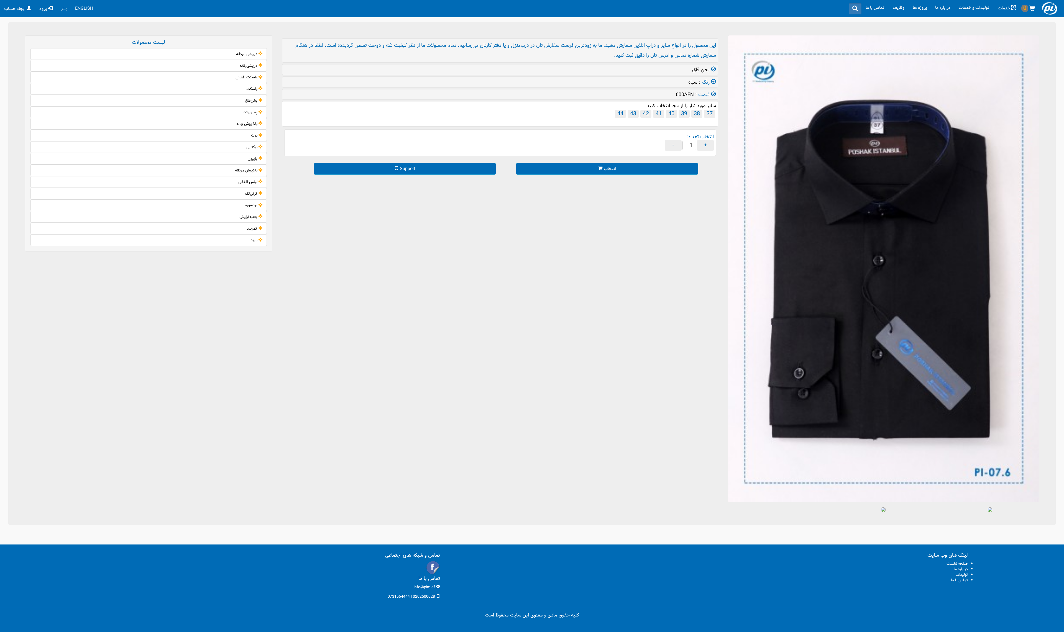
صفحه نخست (957, 564)
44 (620, 114)
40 (671, 114)
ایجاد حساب (15, 8)
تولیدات (962, 575)
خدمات (1004, 8)
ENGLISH (84, 8)
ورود (43, 8)
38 (697, 114)
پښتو (64, 8)
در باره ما (942, 7)
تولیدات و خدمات (974, 7)
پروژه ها (920, 7)
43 (633, 114)
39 (684, 114)
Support (407, 168)
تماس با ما (875, 7)
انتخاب (609, 168)
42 (646, 114)
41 (659, 114)
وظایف (898, 7)
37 (710, 114)
